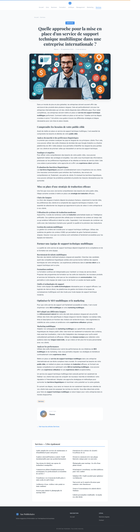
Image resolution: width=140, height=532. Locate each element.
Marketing (90, 7)
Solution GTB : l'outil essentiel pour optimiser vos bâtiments (88, 477)
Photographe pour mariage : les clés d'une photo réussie (86, 464)
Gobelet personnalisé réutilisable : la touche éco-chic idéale (87, 496)
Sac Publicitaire (27, 514)
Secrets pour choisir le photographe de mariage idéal (49, 491)
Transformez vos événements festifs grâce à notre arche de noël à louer (50, 479)
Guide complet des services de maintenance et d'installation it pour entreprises (51, 452)
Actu (47, 7)
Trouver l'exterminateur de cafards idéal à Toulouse (87, 489)
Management (80, 7)
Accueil (41, 7)
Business (54, 7)
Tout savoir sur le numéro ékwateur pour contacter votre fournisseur (86, 483)
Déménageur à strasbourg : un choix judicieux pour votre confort (88, 470)
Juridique (71, 7)
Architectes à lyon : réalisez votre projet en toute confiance (50, 485)
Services (98, 7)
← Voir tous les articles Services (48, 426)
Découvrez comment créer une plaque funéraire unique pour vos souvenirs (85, 458)
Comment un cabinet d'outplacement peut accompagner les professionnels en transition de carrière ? (51, 472)
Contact (101, 520)
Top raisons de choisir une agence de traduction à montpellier (48, 464)
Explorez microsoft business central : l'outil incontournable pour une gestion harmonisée (51, 458)
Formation (62, 7)
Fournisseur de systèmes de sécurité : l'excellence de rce (85, 452)
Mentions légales (104, 517)
